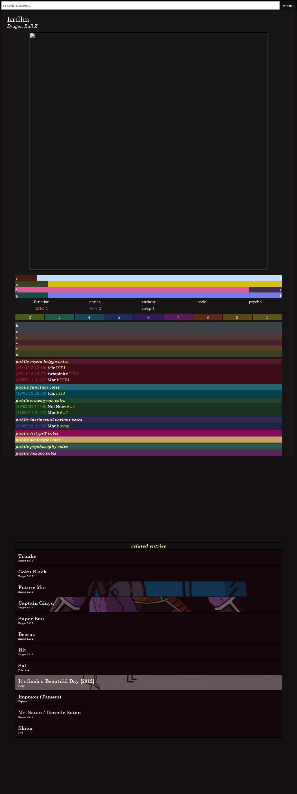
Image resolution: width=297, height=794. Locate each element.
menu (288, 5)
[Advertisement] (148, 501)
